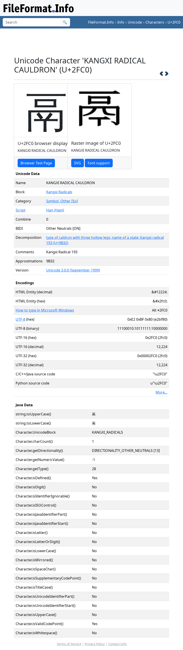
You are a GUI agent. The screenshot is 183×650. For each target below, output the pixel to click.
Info (120, 22)
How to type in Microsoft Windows (45, 310)
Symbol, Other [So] (62, 201)
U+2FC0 (174, 22)
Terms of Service (69, 644)
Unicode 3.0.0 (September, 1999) (73, 270)
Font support (99, 163)
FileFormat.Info (101, 22)
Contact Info (117, 644)
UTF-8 (20, 319)
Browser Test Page (36, 163)
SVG (77, 163)
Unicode (135, 22)
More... (161, 392)
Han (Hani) (55, 210)
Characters (155, 22)
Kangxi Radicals (59, 191)
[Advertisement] (95, 42)
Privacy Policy (95, 644)
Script (20, 210)
